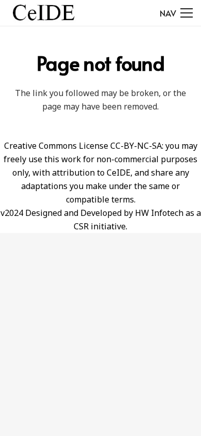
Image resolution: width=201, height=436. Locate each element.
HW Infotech (159, 213)
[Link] (43, 13)
